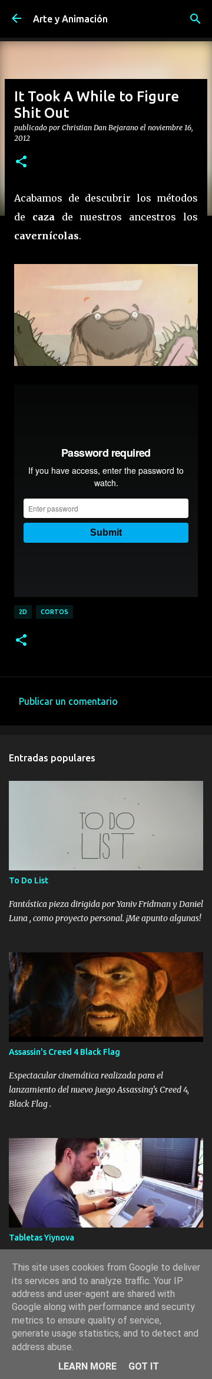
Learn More (87, 1366)
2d (23, 611)
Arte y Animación (70, 19)
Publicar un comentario (68, 701)
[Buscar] (195, 19)
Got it (143, 1366)
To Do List (28, 880)
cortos (54, 611)
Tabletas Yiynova (41, 1237)
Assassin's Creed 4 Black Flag (64, 1052)
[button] (21, 162)
